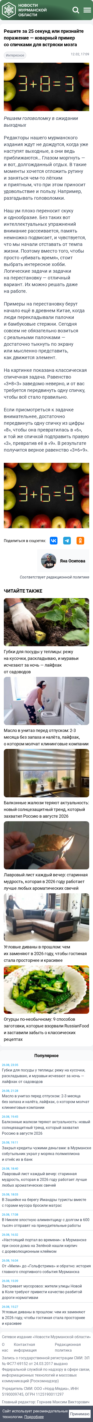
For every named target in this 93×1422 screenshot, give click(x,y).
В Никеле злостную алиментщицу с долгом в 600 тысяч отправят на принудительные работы (45, 1222)
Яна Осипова (72, 561)
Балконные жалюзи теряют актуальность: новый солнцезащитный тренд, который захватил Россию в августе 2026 (46, 1127)
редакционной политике (67, 577)
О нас (5, 1347)
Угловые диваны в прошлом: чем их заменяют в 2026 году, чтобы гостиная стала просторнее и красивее (43, 1317)
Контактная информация (25, 1347)
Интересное (15, 55)
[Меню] (87, 10)
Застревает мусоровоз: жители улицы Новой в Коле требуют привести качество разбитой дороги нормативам (42, 1291)
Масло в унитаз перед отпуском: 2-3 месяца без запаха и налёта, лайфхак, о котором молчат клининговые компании (45, 1101)
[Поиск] (76, 10)
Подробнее (34, 1416)
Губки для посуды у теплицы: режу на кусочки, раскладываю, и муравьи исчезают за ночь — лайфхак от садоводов (43, 1075)
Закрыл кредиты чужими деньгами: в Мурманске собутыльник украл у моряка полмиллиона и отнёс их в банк (46, 1153)
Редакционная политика (68, 1347)
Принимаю (79, 1413)
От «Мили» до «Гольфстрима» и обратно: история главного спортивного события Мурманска (46, 1268)
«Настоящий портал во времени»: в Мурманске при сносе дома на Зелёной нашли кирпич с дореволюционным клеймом (44, 1245)
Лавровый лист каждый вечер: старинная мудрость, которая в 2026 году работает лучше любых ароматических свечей (44, 1179)
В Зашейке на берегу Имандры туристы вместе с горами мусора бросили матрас (44, 1202)
